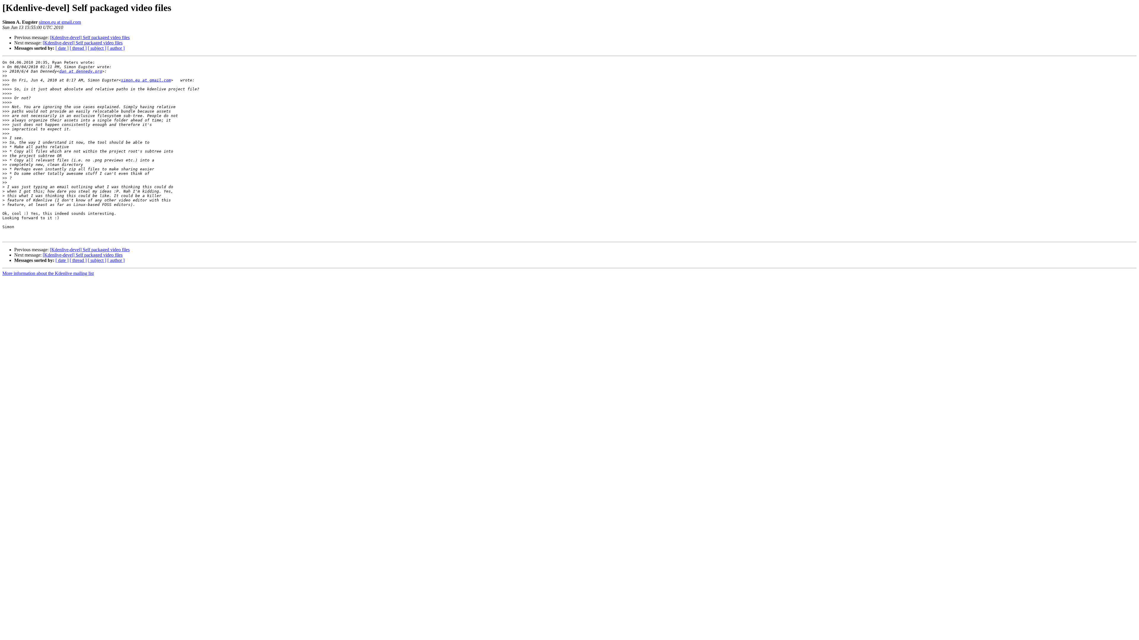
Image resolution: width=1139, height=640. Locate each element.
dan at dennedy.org (80, 71)
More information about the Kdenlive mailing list (48, 273)
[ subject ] (97, 48)
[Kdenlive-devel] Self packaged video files (90, 37)
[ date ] (62, 48)
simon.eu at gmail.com (60, 22)
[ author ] (116, 48)
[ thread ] (78, 48)
